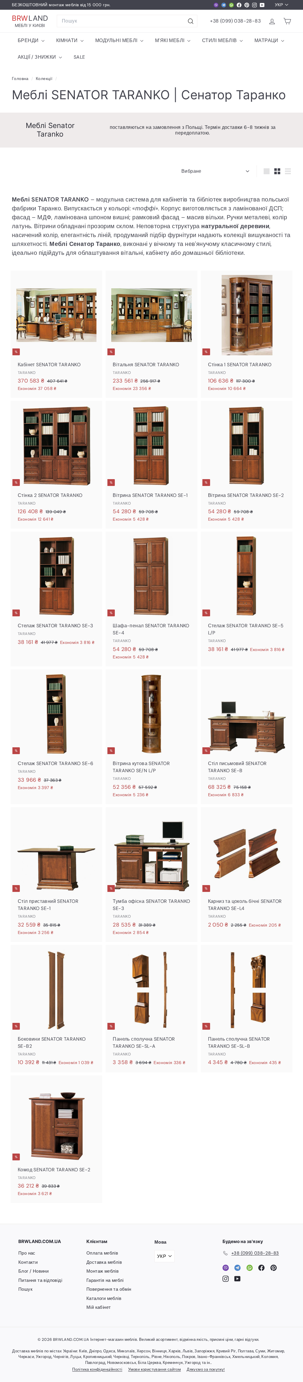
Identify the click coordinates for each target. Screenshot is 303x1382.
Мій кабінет (98, 1307)
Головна (21, 78)
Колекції (45, 78)
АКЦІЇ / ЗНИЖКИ (37, 57)
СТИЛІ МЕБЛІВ (220, 40)
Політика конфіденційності (97, 1369)
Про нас (27, 1253)
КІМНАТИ (67, 40)
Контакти (28, 1262)
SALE (79, 57)
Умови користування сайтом (154, 1369)
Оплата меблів (102, 1253)
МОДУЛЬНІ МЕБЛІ (117, 40)
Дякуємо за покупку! (206, 1369)
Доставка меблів (104, 1262)
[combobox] (127, 21)
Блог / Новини (33, 1271)
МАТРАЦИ (267, 40)
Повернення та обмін (108, 1289)
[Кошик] (287, 21)
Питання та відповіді (40, 1280)
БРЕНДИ (29, 40)
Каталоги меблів (103, 1298)
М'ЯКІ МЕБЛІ (170, 40)
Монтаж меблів (102, 1271)
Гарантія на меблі (105, 1280)
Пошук (25, 1289)
